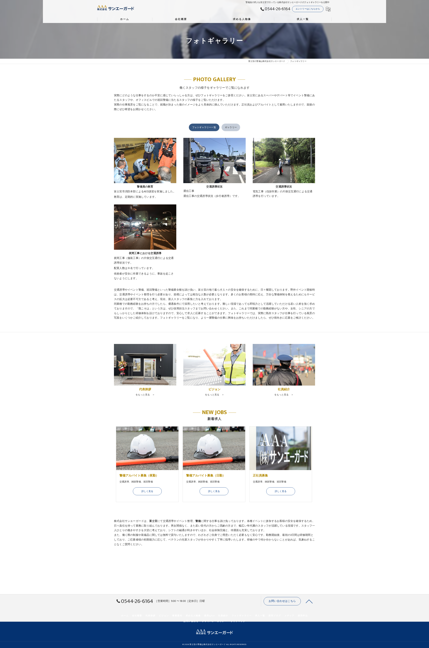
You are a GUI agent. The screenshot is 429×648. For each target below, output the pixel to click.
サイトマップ (238, 621)
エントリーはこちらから (308, 9)
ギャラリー (231, 127)
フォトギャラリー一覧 (204, 127)
